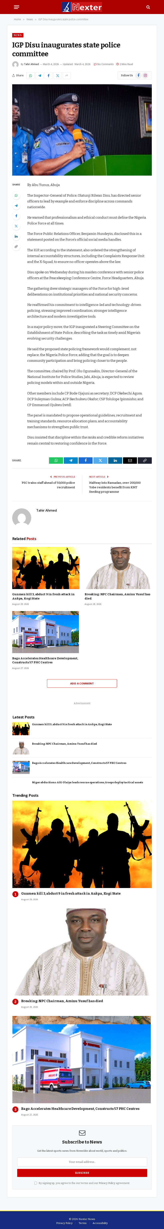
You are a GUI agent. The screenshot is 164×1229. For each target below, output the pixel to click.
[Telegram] (16, 206)
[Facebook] (16, 216)
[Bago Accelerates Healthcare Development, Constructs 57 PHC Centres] (45, 632)
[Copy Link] (16, 246)
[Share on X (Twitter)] (58, 75)
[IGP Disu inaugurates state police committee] (82, 130)
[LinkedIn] (16, 236)
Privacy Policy (107, 1183)
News (18, 35)
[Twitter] (16, 226)
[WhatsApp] (16, 195)
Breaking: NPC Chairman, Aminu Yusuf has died (117, 596)
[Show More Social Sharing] (67, 75)
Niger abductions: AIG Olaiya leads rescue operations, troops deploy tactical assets (87, 782)
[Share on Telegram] (40, 75)
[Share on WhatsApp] (31, 75)
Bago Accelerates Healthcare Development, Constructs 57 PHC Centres (45, 660)
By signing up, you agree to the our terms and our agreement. (84, 1183)
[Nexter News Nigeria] (82, 7)
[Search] (148, 7)
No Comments (105, 64)
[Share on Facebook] (49, 75)
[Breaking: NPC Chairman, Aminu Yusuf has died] (118, 568)
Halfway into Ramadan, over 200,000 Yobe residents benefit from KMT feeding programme (115, 487)
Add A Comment (82, 683)
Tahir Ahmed (31, 64)
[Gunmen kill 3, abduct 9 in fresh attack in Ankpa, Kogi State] (45, 568)
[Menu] (16, 7)
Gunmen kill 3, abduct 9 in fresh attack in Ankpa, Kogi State (43, 596)
